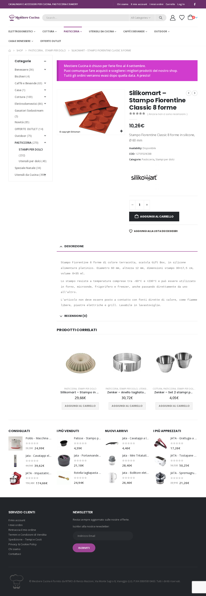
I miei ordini (157, 4)
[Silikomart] (144, 178)
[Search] (160, 17)
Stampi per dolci (165, 159)
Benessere (21, 69)
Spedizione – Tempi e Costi (25, 539)
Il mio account (139, 4)
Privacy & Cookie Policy (22, 544)
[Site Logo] (24, 17)
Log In (181, 4)
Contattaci (14, 554)
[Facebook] (194, 4)
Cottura (48, 31)
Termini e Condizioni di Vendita (27, 534)
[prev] (189, 93)
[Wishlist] (182, 17)
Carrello (170, 4)
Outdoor (160, 31)
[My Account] (172, 17)
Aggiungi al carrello (157, 217)
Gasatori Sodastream (29, 110)
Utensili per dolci (30, 161)
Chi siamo (122, 4)
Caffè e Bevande (133, 31)
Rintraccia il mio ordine (22, 530)
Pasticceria (71, 31)
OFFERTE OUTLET (50, 41)
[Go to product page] (80, 362)
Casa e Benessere (19, 41)
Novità (19, 122)
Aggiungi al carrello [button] (80, 406)
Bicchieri (20, 76)
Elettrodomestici (20, 31)
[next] (195, 93)
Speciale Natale (25, 168)
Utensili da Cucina (101, 31)
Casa (18, 90)
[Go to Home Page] (9, 50)
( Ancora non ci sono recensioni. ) (167, 114)
